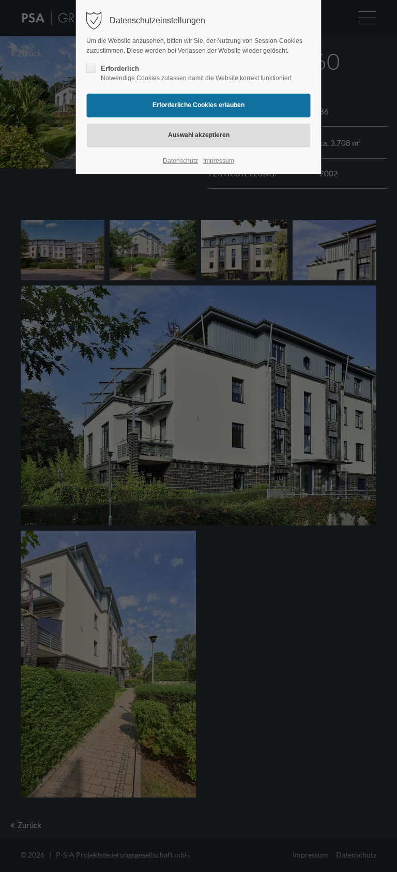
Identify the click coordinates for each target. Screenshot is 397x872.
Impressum (218, 160)
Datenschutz (180, 160)
